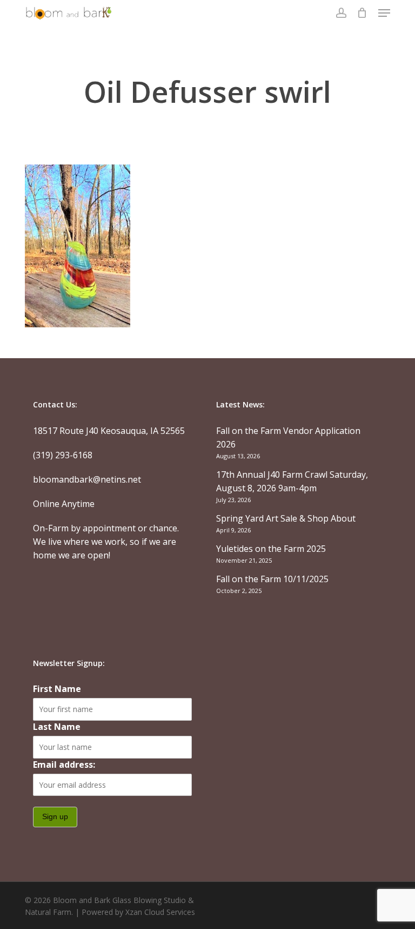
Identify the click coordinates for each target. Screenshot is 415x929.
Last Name (57, 727)
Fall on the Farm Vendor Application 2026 (288, 437)
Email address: (64, 764)
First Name (57, 689)
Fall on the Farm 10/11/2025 (272, 579)
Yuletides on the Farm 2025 (271, 549)
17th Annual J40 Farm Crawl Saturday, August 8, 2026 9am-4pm (292, 481)
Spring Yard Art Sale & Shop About (286, 518)
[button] (384, 13)
